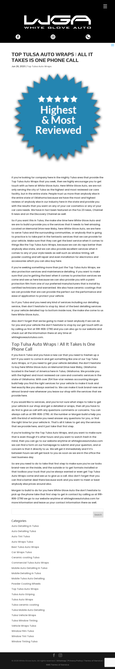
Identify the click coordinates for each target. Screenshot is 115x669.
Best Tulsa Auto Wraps (25, 547)
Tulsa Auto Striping (23, 594)
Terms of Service (93, 660)
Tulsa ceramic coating (25, 604)
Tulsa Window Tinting (24, 620)
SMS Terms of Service (57, 664)
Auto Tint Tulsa (21, 536)
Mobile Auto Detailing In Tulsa (29, 568)
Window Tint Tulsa (23, 636)
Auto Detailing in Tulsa (25, 526)
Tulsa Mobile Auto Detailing (28, 610)
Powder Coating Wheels (26, 583)
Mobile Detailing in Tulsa (26, 573)
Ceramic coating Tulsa (25, 557)
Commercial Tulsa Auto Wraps (30, 562)
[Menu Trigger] (105, 6)
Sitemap (61, 660)
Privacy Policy (75, 660)
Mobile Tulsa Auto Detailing (28, 578)
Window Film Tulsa (23, 631)
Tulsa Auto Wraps (22, 599)
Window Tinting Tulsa (24, 641)
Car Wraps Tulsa (22, 552)
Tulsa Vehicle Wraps (24, 615)
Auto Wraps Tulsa (22, 542)
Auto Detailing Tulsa (24, 531)
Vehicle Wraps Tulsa (24, 626)
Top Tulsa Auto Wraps (39, 66)
